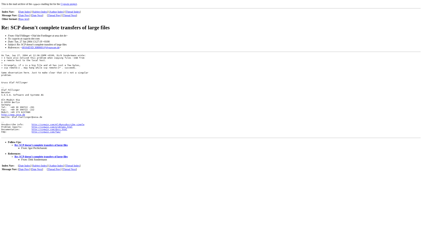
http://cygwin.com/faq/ (46, 132)
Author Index (56, 11)
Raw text (23, 19)
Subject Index (40, 11)
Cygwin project (69, 4)
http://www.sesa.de (13, 114)
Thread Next (69, 15)
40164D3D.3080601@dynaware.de (41, 47)
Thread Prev (54, 15)
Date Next (37, 15)
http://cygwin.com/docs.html (49, 129)
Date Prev (24, 15)
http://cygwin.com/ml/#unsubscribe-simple (58, 124)
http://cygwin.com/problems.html (52, 127)
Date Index (24, 11)
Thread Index (73, 11)
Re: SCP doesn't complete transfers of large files (41, 145)
